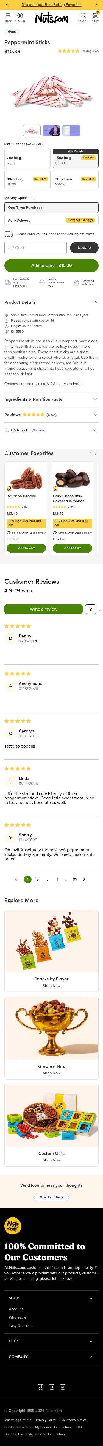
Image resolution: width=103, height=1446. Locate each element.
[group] (32, 130)
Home (12, 32)
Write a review (43, 609)
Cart (95, 17)
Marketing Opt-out (18, 1420)
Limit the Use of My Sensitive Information (34, 1434)
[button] (68, 51)
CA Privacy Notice (73, 1420)
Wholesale (17, 1317)
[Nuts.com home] (51, 17)
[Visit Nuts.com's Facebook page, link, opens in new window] (40, 1387)
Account (16, 1309)
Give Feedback (51, 1197)
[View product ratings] (26, 507)
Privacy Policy (46, 1420)
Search (83, 21)
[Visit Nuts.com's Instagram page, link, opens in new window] (51, 1387)
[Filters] (90, 609)
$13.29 (58, 513)
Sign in (20, 21)
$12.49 (12, 513)
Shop (8, 21)
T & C (79, 1427)
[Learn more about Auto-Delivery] (33, 198)
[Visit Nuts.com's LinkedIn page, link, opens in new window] (62, 1387)
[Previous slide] (6, 5)
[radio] (27, 158)
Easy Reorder (20, 1326)
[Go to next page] (85, 879)
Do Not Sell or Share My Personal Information (37, 1427)
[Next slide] (96, 5)
